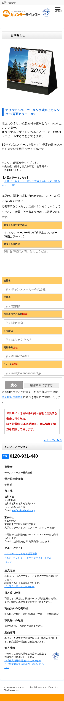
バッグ (7, 562)
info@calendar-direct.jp (23, 510)
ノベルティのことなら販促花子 (20, 553)
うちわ (7, 558)
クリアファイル (34, 558)
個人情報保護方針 (12, 397)
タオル (47, 558)
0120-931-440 (20, 456)
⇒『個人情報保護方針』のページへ (22, 660)
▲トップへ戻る (53, 440)
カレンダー (19, 558)
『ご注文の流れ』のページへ (19, 586)
